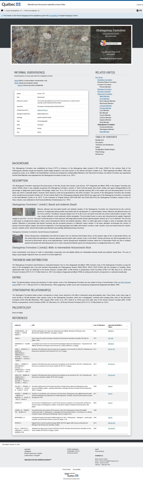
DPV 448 (110, 338)
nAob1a (20, 85)
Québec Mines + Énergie (31, 455)
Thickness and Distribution (104, 145)
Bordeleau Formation (105, 80)
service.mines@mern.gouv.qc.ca (109, 461)
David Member (104, 132)
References (99, 154)
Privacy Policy (67, 469)
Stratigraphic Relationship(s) (105, 149)
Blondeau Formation (104, 89)
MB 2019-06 (111, 423)
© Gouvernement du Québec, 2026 (71, 478)
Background (99, 140)
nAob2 (16, 81)
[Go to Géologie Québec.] (2, 10)
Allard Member (105, 96)
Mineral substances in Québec (33, 453)
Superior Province (42, 110)
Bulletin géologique (73, 449)
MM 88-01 (111, 331)
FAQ (96, 449)
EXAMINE (27, 451)
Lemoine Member (106, 106)
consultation (53, 16)
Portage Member (105, 108)
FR (139, 10)
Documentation (99, 451)
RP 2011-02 (111, 349)
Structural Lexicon (72, 453)
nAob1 (16, 83)
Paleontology (99, 152)
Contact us (140, 4)
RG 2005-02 (111, 428)
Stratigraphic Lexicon (73, 451)
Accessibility (76, 469)
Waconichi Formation (105, 94)
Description (99, 142)
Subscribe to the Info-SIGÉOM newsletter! (37, 459)
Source (110, 386)
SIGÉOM (26, 449)
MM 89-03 (111, 344)
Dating (97, 147)
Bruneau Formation (104, 92)
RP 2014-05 (111, 375)
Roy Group (99, 77)
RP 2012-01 (111, 364)
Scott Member (105, 99)
